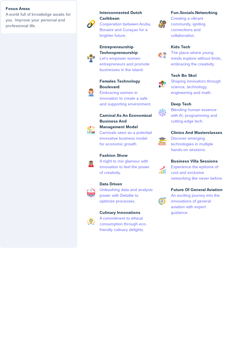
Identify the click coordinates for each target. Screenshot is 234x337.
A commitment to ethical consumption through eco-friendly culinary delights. (123, 224)
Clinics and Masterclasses (196, 132)
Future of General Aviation (197, 189)
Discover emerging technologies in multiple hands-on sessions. (192, 144)
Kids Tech (180, 47)
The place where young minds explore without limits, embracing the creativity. (196, 58)
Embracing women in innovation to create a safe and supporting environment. (126, 98)
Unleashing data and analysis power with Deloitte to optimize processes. (126, 195)
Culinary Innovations (120, 212)
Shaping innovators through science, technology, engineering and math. (196, 87)
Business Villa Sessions (194, 161)
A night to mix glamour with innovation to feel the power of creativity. (125, 167)
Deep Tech (181, 104)
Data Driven (111, 184)
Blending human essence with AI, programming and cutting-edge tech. (194, 115)
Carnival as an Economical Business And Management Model (126, 121)
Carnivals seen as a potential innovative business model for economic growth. (126, 138)
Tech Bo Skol (184, 75)
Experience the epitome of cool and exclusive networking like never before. (197, 172)
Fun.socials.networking (194, 12)
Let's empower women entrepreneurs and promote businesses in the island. (125, 64)
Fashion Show (114, 155)
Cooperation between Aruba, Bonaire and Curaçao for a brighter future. (125, 30)
